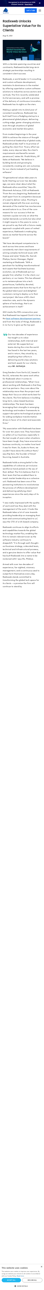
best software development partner (23, 318)
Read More (29, 4)
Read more (20, 1276)
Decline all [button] (32, 1280)
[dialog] (22, 1277)
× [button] (41, 1267)
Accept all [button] (11, 1280)
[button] (22, 1286)
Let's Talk (31, 10)
